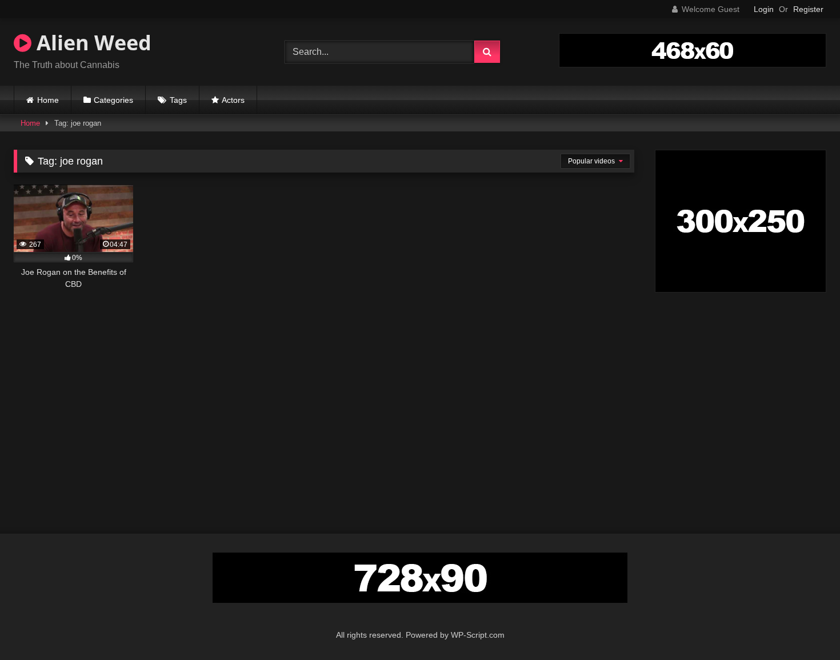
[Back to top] (804, 626)
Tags (178, 100)
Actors (233, 100)
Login (764, 9)
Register (808, 9)
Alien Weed (91, 43)
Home (48, 100)
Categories (113, 100)
